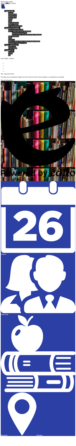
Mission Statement (13, 23)
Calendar (10, 13)
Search (5, 70)
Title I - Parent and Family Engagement (19, 31)
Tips (9, 55)
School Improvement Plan (15, 30)
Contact (10, 53)
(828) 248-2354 (35, 83)
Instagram (5, 67)
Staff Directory (12, 16)
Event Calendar (12, 48)
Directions (11, 52)
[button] (9, 11)
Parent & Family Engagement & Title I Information (27, 35)
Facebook (5, 62)
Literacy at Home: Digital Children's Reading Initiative (24, 41)
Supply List (11, 40)
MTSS (10, 38)
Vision (10, 21)
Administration (12, 14)
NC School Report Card (15, 26)
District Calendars (13, 24)
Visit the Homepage (6, 80)
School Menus (12, 18)
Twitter (5, 65)
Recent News (12, 47)
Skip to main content (7, 1)
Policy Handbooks (13, 36)
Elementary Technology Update (17, 43)
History (10, 19)
